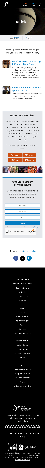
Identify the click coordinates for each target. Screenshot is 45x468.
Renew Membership (22, 369)
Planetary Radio (22, 316)
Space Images (22, 321)
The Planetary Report (23, 333)
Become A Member (23, 353)
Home (25, 251)
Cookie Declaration (22, 459)
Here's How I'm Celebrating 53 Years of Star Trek (26, 63)
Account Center (12, 433)
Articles (33, 251)
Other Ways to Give (22, 386)
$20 (14, 160)
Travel (22, 382)
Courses (22, 329)
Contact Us (26, 433)
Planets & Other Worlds (22, 284)
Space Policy (22, 296)
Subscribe (22, 223)
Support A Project (22, 373)
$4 (15, 155)
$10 (29, 155)
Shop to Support (22, 378)
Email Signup (22, 349)
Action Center (22, 345)
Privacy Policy (34, 227)
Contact (22, 357)
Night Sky (22, 292)
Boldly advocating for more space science (26, 89)
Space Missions (22, 288)
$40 (29, 160)
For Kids (22, 300)
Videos (22, 325)
